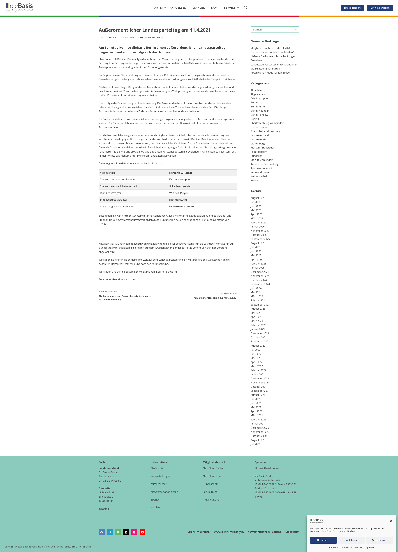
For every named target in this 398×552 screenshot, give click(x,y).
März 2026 (257, 218)
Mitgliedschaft (159, 484)
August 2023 (258, 308)
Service (230, 7)
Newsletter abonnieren (164, 492)
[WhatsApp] (118, 532)
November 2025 (260, 230)
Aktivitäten (257, 90)
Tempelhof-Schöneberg (265, 164)
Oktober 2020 (259, 436)
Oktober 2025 (259, 235)
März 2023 (257, 321)
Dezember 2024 (260, 272)
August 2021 (258, 395)
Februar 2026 (258, 222)
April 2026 (256, 214)
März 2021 (257, 415)
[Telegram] (110, 532)
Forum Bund (210, 492)
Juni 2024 (256, 288)
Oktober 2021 (259, 386)
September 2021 (260, 390)
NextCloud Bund (212, 476)
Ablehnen (351, 540)
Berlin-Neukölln (260, 110)
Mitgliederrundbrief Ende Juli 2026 (271, 48)
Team (213, 7)
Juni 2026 (256, 206)
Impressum (370, 547)
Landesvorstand (260, 139)
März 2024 (257, 296)
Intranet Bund (211, 499)
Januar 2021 (258, 423)
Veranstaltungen (154, 37)
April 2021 (256, 411)
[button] (391, 520)
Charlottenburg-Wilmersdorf (267, 123)
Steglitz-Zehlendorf (262, 160)
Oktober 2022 (259, 337)
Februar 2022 (258, 370)
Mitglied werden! (380, 7)
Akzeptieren (323, 540)
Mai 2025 (256, 255)
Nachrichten (158, 468)
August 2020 (258, 440)
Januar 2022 (258, 374)
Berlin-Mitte (258, 106)
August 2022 (258, 345)
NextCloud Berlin (213, 468)
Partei (158, 7)
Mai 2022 (256, 358)
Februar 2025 (258, 263)
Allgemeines (258, 94)
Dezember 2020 (260, 427)
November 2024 (260, 276)
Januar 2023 (258, 329)
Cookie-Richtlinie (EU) (229, 532)
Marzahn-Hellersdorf (263, 147)
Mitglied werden (199, 532)
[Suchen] (245, 8)
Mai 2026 (256, 210)
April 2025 (256, 259)
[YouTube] (143, 532)
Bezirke (255, 119)
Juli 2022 (255, 349)
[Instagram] (134, 532)
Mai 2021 (256, 407)
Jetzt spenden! (352, 7)
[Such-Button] (296, 29)
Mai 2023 (256, 313)
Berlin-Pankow (259, 114)
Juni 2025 (256, 251)
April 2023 (256, 317)
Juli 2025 (255, 247)
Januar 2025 (258, 267)
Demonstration (259, 127)
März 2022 (257, 366)
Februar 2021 (258, 419)
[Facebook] (102, 532)
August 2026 (258, 198)
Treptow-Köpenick (261, 168)
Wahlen (199, 7)
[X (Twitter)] (126, 532)
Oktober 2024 (259, 280)
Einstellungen (379, 540)
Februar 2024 (258, 300)
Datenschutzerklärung (353, 547)
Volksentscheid (259, 176)
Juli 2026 (255, 202)
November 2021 (260, 382)
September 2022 (260, 341)
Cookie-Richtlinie (347, 531)
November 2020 (260, 432)
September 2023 (260, 304)
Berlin (125, 37)
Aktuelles (178, 7)
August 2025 (258, 243)
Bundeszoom (210, 484)
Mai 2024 (256, 292)
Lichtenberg (258, 143)
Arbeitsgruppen (260, 98)
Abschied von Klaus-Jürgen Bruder (271, 72)
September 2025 (260, 239)
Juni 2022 (256, 354)
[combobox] (272, 29)
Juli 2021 (255, 399)
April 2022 (256, 362)
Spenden (156, 499)
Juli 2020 (255, 444)
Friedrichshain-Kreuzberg (265, 131)
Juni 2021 (256, 403)
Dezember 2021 (260, 378)
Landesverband (136, 37)
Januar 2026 (258, 226)
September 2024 (260, 284)
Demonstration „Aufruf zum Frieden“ (272, 52)
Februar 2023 (258, 325)
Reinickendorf (259, 151)
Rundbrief (256, 156)
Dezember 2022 (260, 333)
